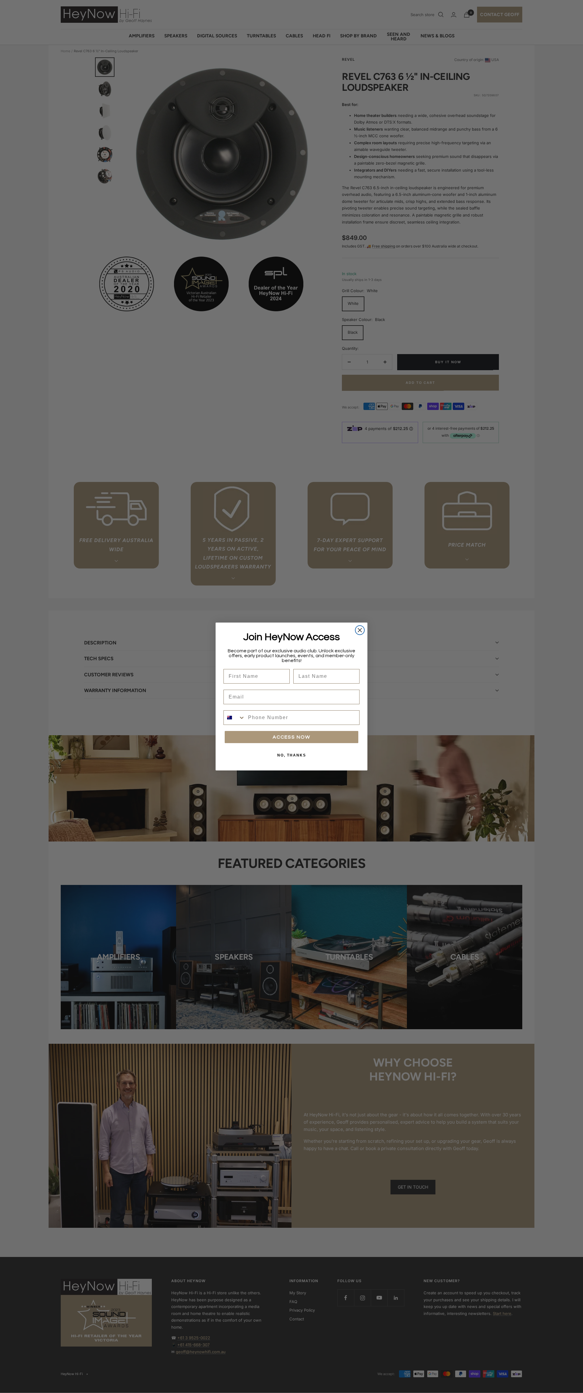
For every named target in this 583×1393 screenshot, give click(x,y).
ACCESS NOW (291, 737)
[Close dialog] (359, 630)
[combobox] (234, 718)
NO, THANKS (291, 755)
